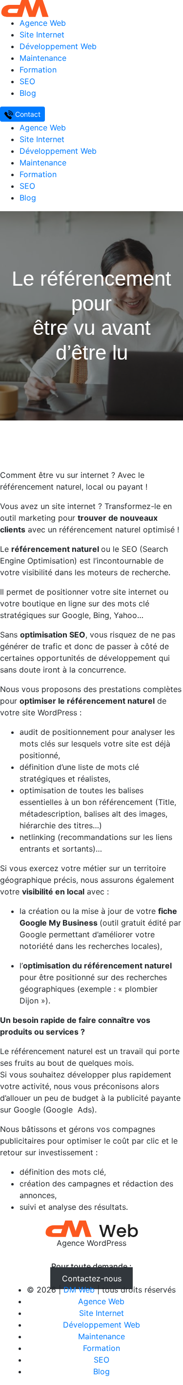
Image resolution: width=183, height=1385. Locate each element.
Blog (28, 93)
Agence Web (43, 23)
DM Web (79, 1289)
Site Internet (42, 34)
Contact (27, 114)
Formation (38, 69)
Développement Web (58, 46)
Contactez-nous (92, 1278)
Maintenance (43, 58)
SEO (27, 81)
